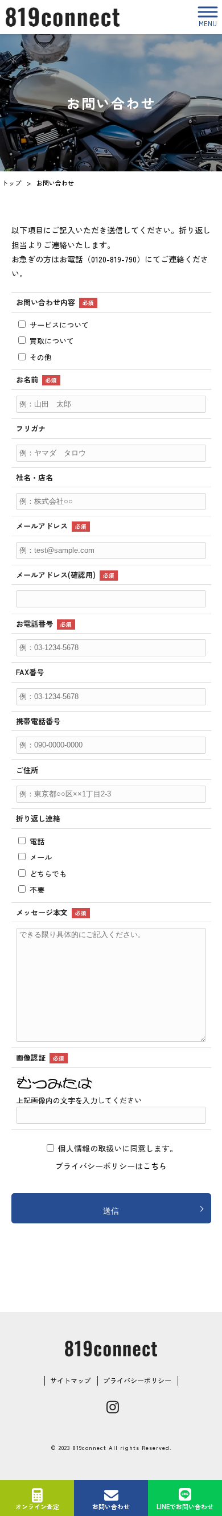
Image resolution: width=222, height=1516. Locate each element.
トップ (11, 182)
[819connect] (63, 17)
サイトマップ (70, 1380)
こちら (155, 1166)
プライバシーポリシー (137, 1380)
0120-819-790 (114, 259)
